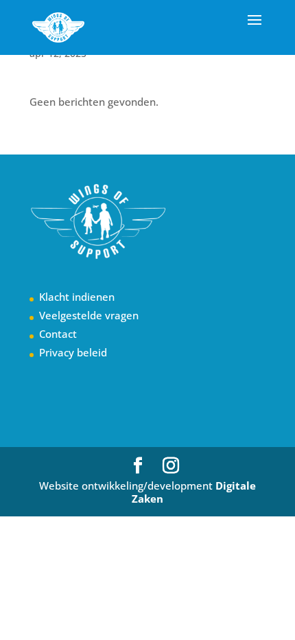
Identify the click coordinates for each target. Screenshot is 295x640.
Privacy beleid (73, 352)
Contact (58, 334)
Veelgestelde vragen (89, 315)
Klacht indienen (77, 297)
